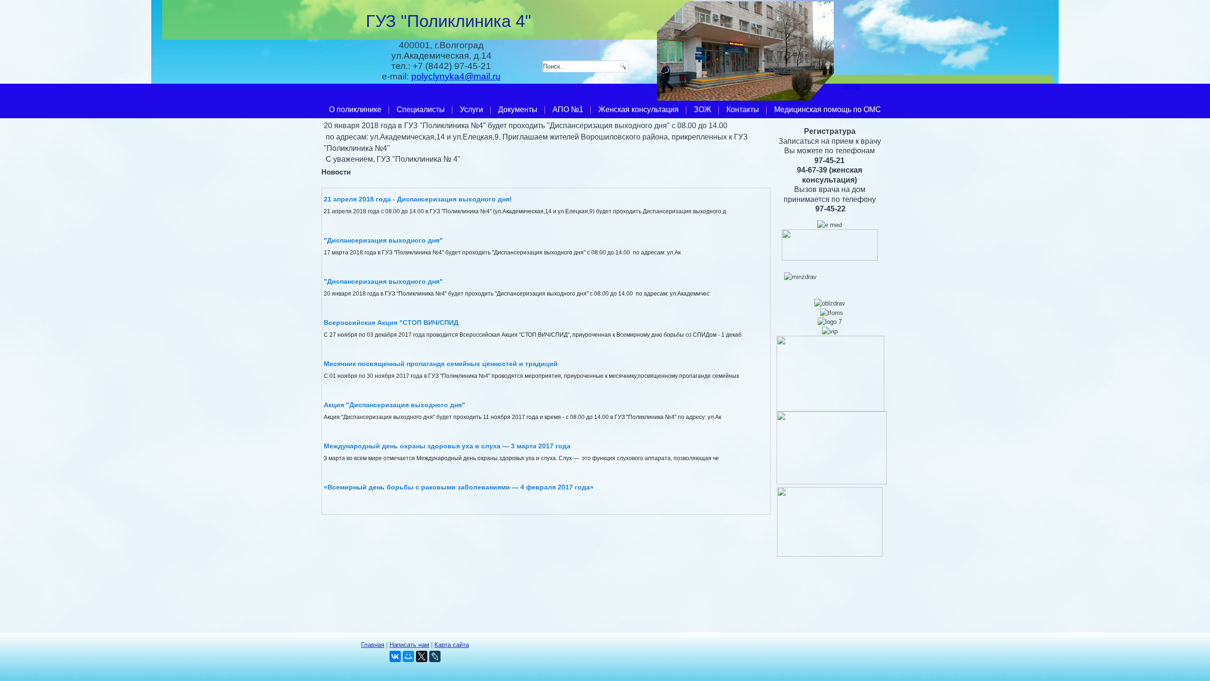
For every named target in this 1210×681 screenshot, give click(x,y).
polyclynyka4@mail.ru (456, 76)
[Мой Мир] (408, 656)
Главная (372, 644)
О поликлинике (355, 109)
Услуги (471, 109)
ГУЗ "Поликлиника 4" (448, 21)
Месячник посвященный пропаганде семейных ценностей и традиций (441, 363)
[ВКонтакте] (395, 656)
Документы (517, 109)
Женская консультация (638, 109)
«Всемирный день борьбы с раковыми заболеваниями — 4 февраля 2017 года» (459, 487)
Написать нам (409, 644)
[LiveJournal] (435, 656)
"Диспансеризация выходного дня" (383, 240)
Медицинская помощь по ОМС (827, 109)
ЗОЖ (702, 109)
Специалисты (421, 109)
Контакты (742, 109)
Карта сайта (451, 644)
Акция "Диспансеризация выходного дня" (394, 405)
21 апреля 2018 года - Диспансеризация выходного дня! (418, 199)
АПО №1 (568, 109)
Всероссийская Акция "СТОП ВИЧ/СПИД (391, 322)
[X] (421, 656)
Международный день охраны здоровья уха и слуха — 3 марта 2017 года (447, 446)
